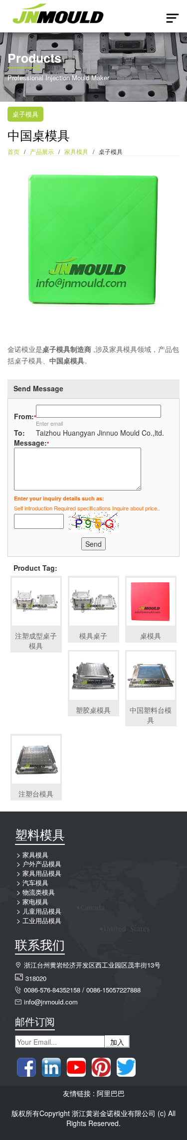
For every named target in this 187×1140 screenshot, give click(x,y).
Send (93, 544)
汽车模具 (35, 882)
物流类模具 (38, 892)
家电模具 (35, 901)
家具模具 (76, 151)
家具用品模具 (41, 873)
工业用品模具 (41, 920)
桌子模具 (25, 114)
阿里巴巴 (111, 1093)
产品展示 (42, 151)
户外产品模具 (41, 863)
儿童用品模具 (41, 911)
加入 (117, 1042)
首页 (13, 151)
